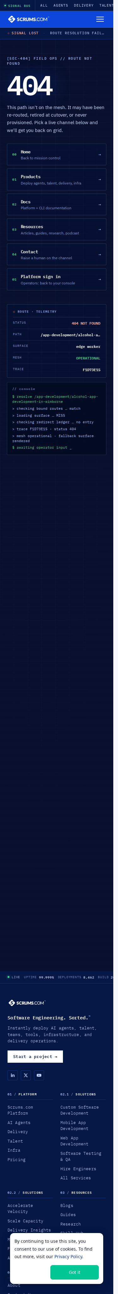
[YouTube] (39, 1075)
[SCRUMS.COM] (27, 1003)
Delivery (84, 5)
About (14, 1285)
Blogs (66, 1205)
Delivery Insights (29, 1229)
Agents (60, 5)
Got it (74, 1272)
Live (16, 977)
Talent (106, 5)
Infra (14, 1150)
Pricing (16, 1159)
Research (70, 1223)
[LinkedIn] (13, 1075)
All (44, 5)
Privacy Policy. (68, 1256)
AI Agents (19, 1122)
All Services (75, 1177)
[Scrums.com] (28, 19)
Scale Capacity (25, 1220)
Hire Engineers (78, 1168)
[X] (26, 1075)
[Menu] (100, 19)
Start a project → (35, 1056)
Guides (68, 1214)
